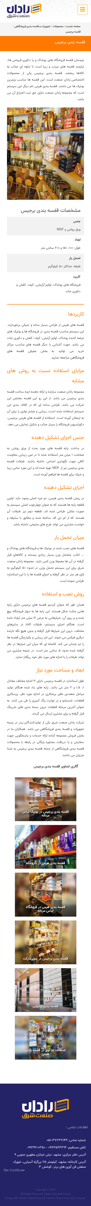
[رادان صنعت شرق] (24, 10)
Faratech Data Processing (60, 1198)
